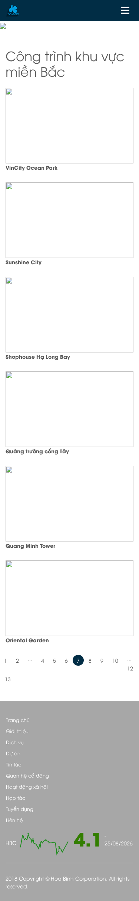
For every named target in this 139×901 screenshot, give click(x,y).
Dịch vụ (15, 742)
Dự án (13, 753)
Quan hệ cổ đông (27, 775)
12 (130, 668)
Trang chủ (18, 719)
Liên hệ (14, 819)
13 (8, 678)
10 (115, 660)
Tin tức (13, 764)
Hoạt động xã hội (27, 786)
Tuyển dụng (19, 808)
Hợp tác (15, 797)
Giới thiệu (17, 731)
